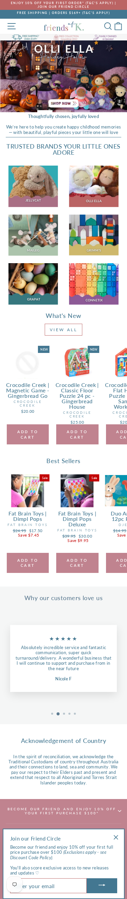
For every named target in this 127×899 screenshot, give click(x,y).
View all (64, 329)
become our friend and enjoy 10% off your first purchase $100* (61, 811)
